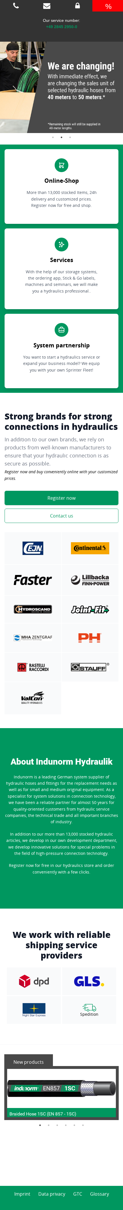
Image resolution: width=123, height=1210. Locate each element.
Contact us (61, 516)
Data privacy (51, 1194)
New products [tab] (28, 1062)
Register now (61, 498)
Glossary (99, 1194)
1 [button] (53, 137)
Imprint (22, 1194)
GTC (77, 1194)
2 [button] (61, 137)
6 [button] (83, 1125)
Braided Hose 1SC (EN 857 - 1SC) (42, 1114)
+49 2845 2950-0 (61, 26)
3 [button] (70, 137)
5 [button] (74, 1125)
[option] (61, 81)
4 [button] (66, 1125)
